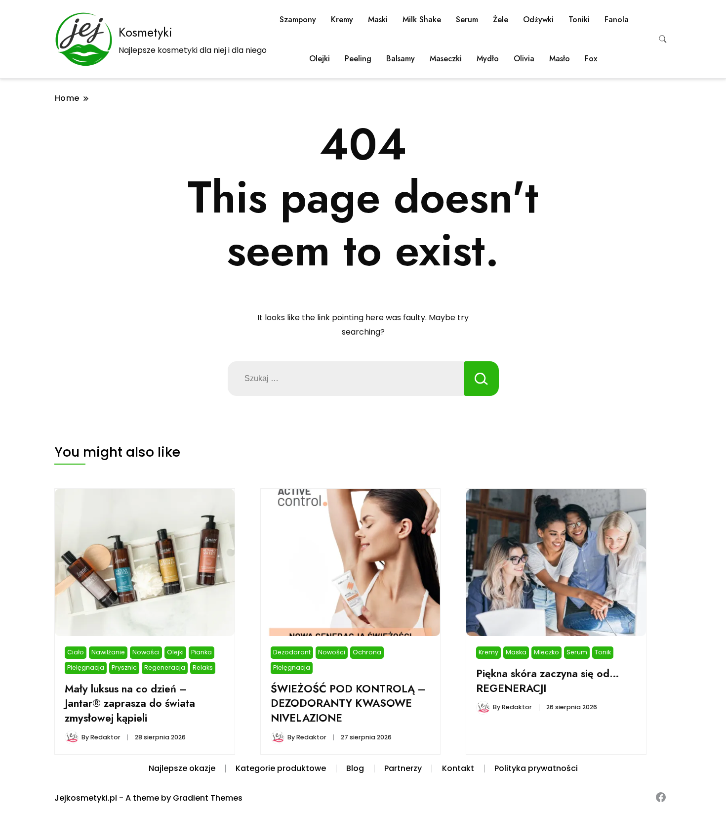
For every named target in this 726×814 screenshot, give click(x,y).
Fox (591, 58)
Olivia (524, 58)
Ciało (75, 652)
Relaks (203, 667)
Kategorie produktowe (281, 768)
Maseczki (446, 58)
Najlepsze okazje (182, 768)
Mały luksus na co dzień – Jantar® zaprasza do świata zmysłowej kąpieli (130, 703)
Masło (559, 58)
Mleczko (546, 652)
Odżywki (538, 19)
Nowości (146, 652)
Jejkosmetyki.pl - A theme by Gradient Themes (148, 798)
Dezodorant (292, 652)
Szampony (298, 19)
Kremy (342, 19)
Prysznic (124, 667)
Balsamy (400, 58)
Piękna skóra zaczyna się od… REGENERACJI (547, 681)
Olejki (319, 58)
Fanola (617, 19)
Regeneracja (164, 667)
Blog (355, 768)
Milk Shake (422, 19)
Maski (378, 19)
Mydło (488, 58)
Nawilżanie (108, 652)
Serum (467, 19)
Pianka (201, 652)
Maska (516, 652)
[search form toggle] (663, 39)
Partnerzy (403, 768)
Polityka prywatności (536, 768)
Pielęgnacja (85, 667)
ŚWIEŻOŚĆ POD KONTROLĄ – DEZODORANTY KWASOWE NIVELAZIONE (348, 703)
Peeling (358, 58)
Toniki (579, 19)
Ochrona (367, 652)
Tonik (603, 652)
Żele (500, 19)
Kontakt (458, 768)
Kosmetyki (145, 32)
